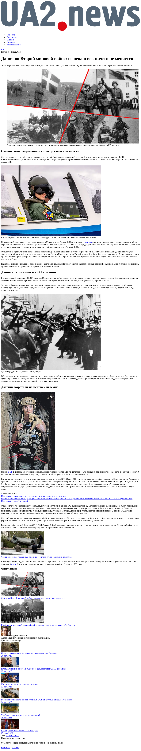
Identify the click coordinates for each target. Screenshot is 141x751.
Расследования (14, 45)
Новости (11, 35)
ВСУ (10, 472)
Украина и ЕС (12, 735)
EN (2, 49)
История (11, 42)
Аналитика (12, 37)
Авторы (15, 747)
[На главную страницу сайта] (70, 30)
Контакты (5, 747)
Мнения (10, 40)
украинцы (87, 242)
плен (13, 564)
